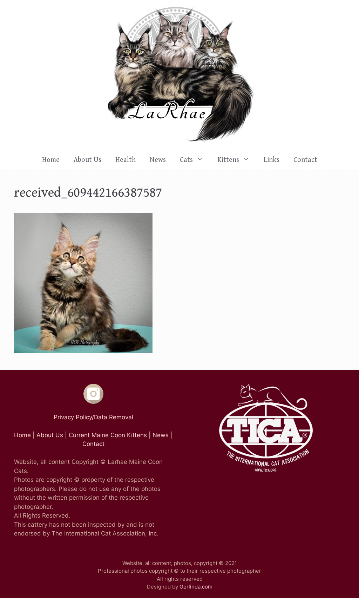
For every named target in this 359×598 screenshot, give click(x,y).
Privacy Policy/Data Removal (93, 417)
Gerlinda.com (196, 586)
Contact (305, 160)
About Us (87, 160)
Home (51, 160)
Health (125, 160)
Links (271, 160)
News (158, 160)
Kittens (228, 160)
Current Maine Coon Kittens (108, 435)
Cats (186, 160)
